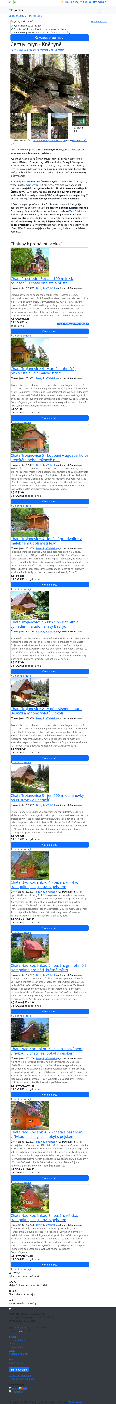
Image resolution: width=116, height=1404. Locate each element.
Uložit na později (21, 335)
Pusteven (23, 149)
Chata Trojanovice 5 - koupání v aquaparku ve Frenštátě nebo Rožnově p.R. (49, 457)
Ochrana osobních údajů (22, 1378)
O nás (12, 1350)
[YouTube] (14, 1336)
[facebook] (10, 1)
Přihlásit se (85, 1)
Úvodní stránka (17, 1340)
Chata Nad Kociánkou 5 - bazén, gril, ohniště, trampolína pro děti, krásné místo (49, 967)
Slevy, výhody (16, 1347)
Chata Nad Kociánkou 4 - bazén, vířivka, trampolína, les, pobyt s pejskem (44, 884)
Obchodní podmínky (20, 1375)
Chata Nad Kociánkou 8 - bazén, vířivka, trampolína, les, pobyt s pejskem (44, 1217)
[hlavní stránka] (16, 10)
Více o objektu (49, 331)
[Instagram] (12, 1336)
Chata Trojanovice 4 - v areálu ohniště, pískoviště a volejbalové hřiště (43, 371)
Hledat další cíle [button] (99, 21)
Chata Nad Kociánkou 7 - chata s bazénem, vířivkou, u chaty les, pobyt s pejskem (47, 1134)
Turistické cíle (34, 15)
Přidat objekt (70, 1)
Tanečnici (74, 211)
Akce (11, 1343)
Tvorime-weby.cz (77, 1402)
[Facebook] (10, 1336)
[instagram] (15, 1)
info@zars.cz (23, 1331)
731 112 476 (19, 1327)
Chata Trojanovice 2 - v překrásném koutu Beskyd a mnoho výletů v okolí (46, 711)
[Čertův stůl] (49, 83)
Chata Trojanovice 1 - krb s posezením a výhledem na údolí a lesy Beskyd (44, 624)
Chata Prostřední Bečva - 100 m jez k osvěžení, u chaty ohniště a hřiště (42, 281)
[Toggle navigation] (103, 10)
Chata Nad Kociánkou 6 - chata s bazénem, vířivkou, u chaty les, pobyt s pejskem (47, 1051)
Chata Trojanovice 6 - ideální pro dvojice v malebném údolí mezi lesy (46, 541)
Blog (11, 1359)
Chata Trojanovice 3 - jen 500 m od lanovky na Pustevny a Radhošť (47, 797)
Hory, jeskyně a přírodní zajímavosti (29, 49)
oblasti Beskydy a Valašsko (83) (49, 140)
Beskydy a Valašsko (46, 288)
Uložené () (101, 1)
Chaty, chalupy (16, 15)
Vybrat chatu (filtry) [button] (51, 38)
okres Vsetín (57, 49)
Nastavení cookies (18, 1353)
